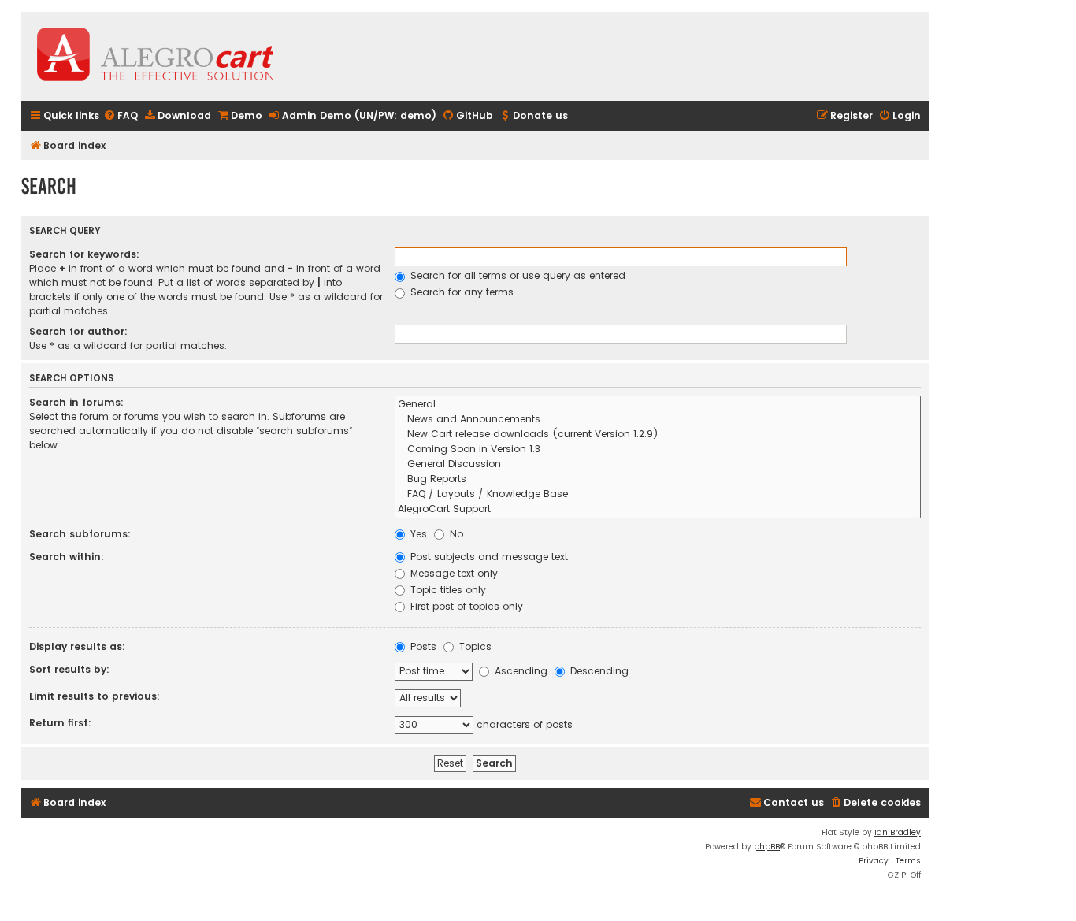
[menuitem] (120, 116)
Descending (598, 671)
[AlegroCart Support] (657, 509)
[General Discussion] (657, 464)
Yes (417, 533)
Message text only (452, 573)
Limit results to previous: (94, 696)
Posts (421, 646)
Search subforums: (80, 533)
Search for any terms (460, 292)
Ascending (519, 671)
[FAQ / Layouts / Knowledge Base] (657, 494)
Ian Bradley (897, 832)
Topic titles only (446, 589)
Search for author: (78, 331)
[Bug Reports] (657, 479)
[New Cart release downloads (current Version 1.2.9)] (657, 434)
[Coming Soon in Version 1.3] (657, 449)
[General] (657, 404)
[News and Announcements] (657, 419)
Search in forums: (76, 402)
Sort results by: (69, 669)
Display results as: (77, 646)
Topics (474, 646)
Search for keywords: (84, 254)
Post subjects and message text (487, 556)
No (455, 533)
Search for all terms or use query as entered (516, 275)
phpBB (767, 846)
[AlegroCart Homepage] (155, 56)
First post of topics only (465, 606)
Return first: (60, 723)
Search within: (66, 556)
